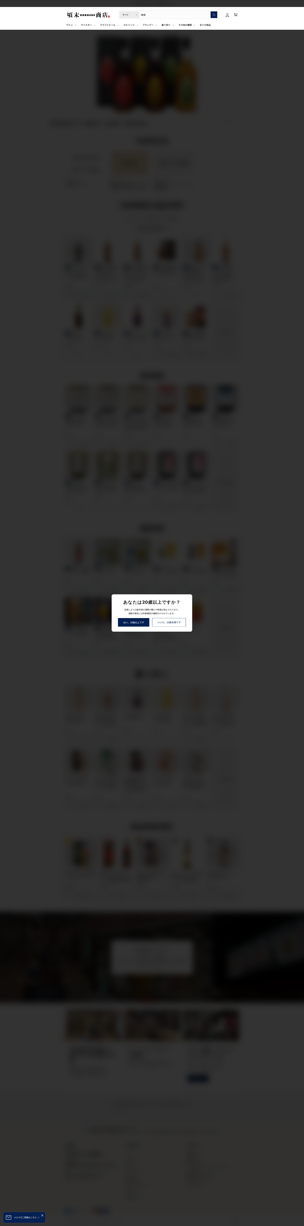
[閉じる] (42, 1215)
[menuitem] (71, 26)
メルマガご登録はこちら (25, 1217)
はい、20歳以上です (133, 622)
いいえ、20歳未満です (169, 622)
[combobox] (179, 15)
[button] (235, 15)
